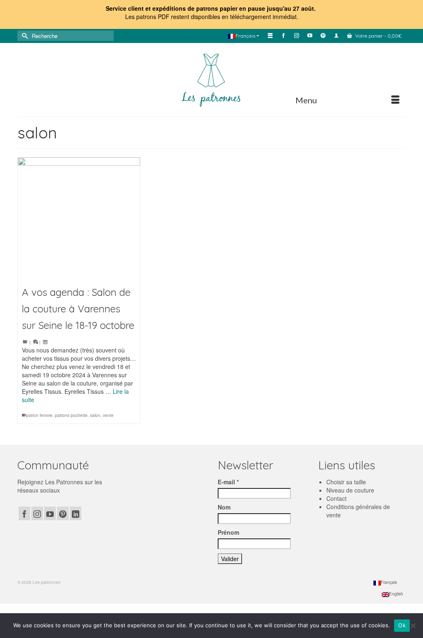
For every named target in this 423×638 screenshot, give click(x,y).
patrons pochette (71, 415)
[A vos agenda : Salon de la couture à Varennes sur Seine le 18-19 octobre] (79, 218)
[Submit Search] (23, 36)
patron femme (39, 415)
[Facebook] (24, 513)
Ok (402, 625)
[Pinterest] (63, 513)
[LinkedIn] (75, 513)
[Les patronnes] (211, 79)
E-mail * (228, 482)
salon (95, 415)
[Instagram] (37, 513)
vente (108, 415)
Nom (224, 507)
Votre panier (378, 36)
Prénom (228, 532)
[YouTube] (50, 513)
